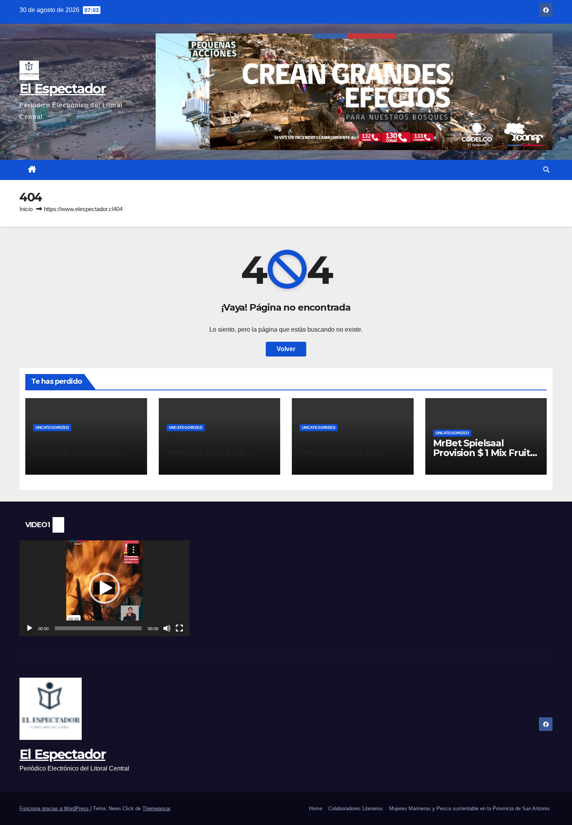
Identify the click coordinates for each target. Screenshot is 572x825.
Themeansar (156, 808)
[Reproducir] (29, 628)
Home (315, 808)
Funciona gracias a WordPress (54, 808)
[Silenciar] (167, 628)
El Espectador (62, 88)
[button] (546, 169)
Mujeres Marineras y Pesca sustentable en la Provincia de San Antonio (469, 808)
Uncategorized (52, 427)
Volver (286, 349)
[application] (104, 588)
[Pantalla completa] (179, 628)
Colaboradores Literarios (355, 808)
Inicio (26, 209)
